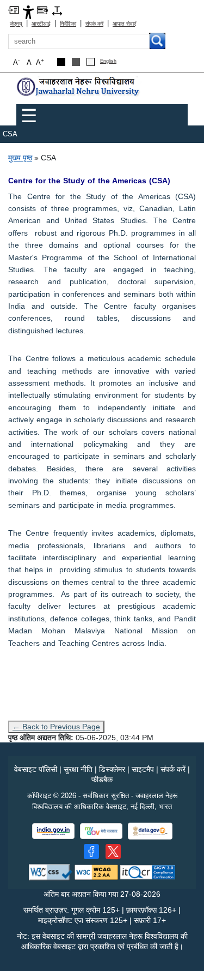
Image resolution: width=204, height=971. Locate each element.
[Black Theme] (61, 62)
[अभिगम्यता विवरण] (28, 12)
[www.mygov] (101, 831)
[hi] (78, 86)
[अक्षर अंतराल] (57, 10)
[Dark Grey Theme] (76, 62)
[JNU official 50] (113, 851)
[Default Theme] (90, 62)
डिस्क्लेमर (112, 769)
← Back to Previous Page (56, 726)
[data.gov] (150, 831)
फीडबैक (102, 779)
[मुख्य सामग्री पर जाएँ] (13, 9)
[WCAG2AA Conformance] (96, 871)
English (108, 61)
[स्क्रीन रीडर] (42, 9)
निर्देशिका (68, 24)
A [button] (40, 62)
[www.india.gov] (53, 831)
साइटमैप (143, 769)
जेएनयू (16, 24)
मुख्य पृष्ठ (20, 157)
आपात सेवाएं (124, 24)
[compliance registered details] (147, 871)
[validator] (50, 871)
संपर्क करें (94, 24)
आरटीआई (41, 24)
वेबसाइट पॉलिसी (35, 769)
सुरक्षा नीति (78, 769)
